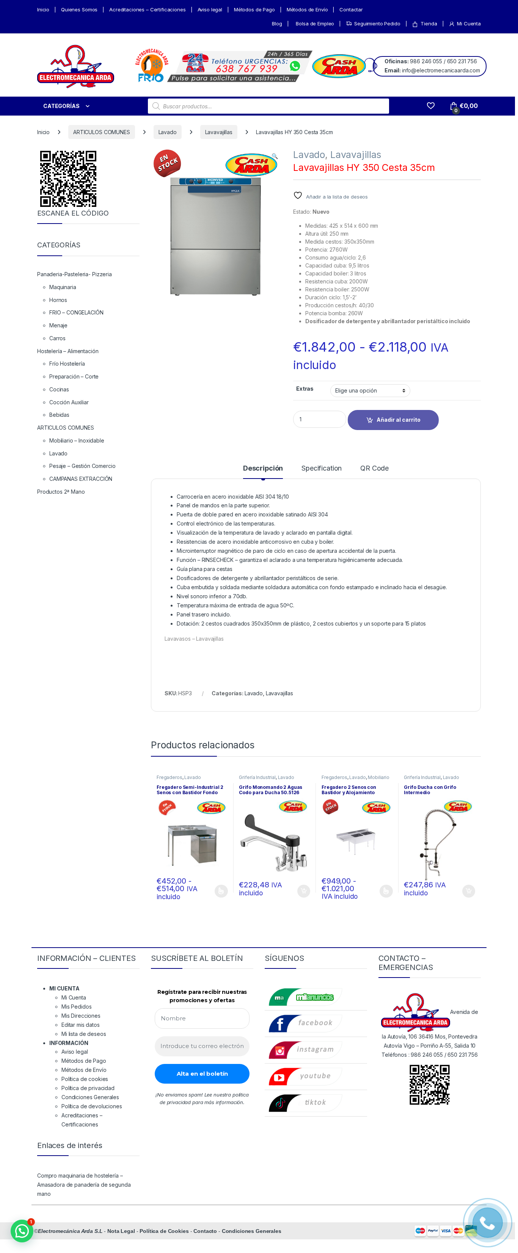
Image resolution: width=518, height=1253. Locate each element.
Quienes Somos (79, 9)
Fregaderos (169, 777)
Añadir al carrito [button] (302, 891)
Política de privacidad (88, 1088)
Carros (57, 338)
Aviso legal (210, 9)
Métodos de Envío (307, 9)
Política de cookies (84, 1079)
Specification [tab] (321, 468)
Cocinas (59, 389)
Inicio (43, 9)
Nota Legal (121, 1231)
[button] (275, 156)
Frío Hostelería (67, 363)
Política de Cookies (164, 1231)
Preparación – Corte (74, 376)
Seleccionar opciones (213, 891)
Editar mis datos (80, 1024)
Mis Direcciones (80, 1015)
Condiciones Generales (90, 1097)
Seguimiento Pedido (377, 23)
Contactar (351, 9)
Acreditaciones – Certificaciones (147, 9)
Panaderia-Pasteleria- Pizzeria (74, 274)
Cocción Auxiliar (69, 402)
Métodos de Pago (254, 9)
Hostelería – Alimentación (68, 351)
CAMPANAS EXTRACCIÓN (80, 479)
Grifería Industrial (257, 777)
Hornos (58, 300)
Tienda (429, 23)
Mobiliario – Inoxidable (76, 440)
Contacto (205, 1231)
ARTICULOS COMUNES (101, 132)
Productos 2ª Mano (61, 491)
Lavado (168, 132)
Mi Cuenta (469, 23)
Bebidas (59, 414)
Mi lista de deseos (83, 1034)
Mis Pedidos (76, 1006)
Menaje (58, 325)
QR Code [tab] (374, 468)
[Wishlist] (430, 106)
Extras (305, 388)
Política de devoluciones (91, 1106)
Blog (277, 23)
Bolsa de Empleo (315, 23)
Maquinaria (62, 287)
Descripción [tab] (263, 468)
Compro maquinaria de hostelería (78, 1175)
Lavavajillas (218, 132)
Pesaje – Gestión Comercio (82, 466)
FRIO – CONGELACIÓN (76, 312)
